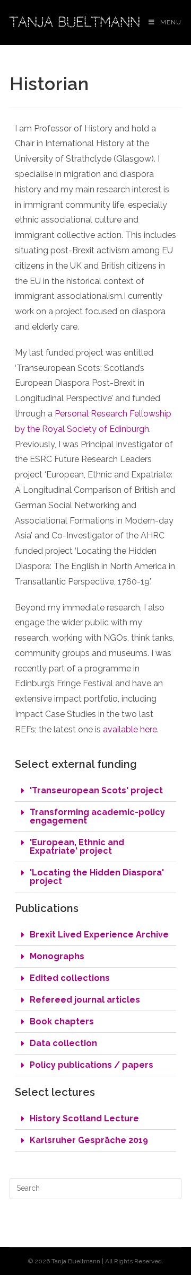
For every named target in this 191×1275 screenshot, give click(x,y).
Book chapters (62, 1021)
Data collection (63, 1043)
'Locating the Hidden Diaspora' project (97, 876)
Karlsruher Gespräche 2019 (89, 1140)
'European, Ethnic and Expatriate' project (77, 846)
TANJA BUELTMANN (75, 22)
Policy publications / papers (91, 1065)
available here (130, 729)
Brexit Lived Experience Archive (99, 934)
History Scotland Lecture (84, 1118)
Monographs (57, 956)
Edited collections (70, 978)
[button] (95, 791)
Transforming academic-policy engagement (97, 816)
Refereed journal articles (85, 1000)
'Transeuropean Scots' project (96, 790)
